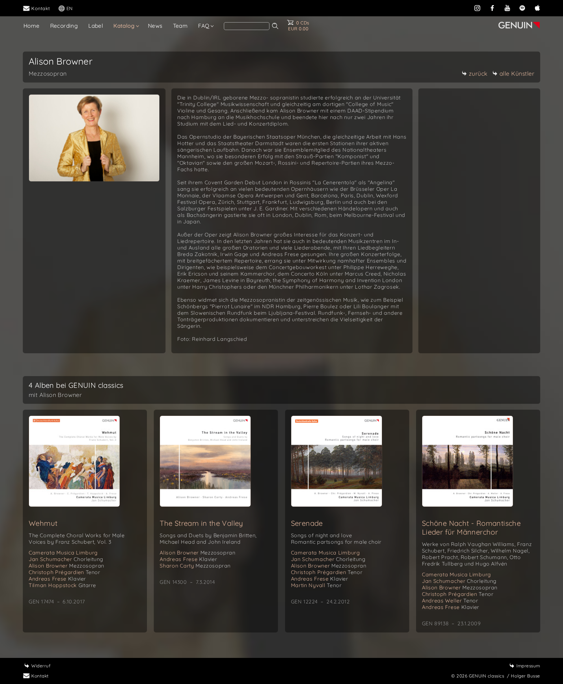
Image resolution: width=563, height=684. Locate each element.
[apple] (537, 7)
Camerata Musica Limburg (63, 552)
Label (95, 25)
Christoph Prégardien (64, 572)
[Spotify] (522, 7)
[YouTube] (507, 7)
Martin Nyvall (316, 585)
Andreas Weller (450, 600)
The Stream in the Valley (201, 523)
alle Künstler (517, 73)
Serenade (307, 523)
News (155, 25)
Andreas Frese (57, 578)
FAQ (203, 25)
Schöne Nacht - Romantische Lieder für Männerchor (471, 528)
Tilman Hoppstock (62, 585)
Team (180, 25)
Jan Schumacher (66, 559)
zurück (478, 73)
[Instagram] (477, 7)
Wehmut (43, 523)
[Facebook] (492, 7)
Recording (64, 25)
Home (31, 25)
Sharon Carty (195, 565)
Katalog (124, 25)
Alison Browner (66, 565)
